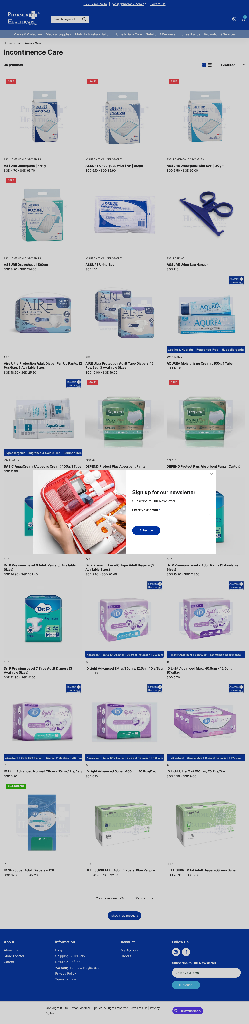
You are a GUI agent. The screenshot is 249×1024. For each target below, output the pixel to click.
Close (211, 474)
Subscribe (146, 530)
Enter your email (146, 510)
